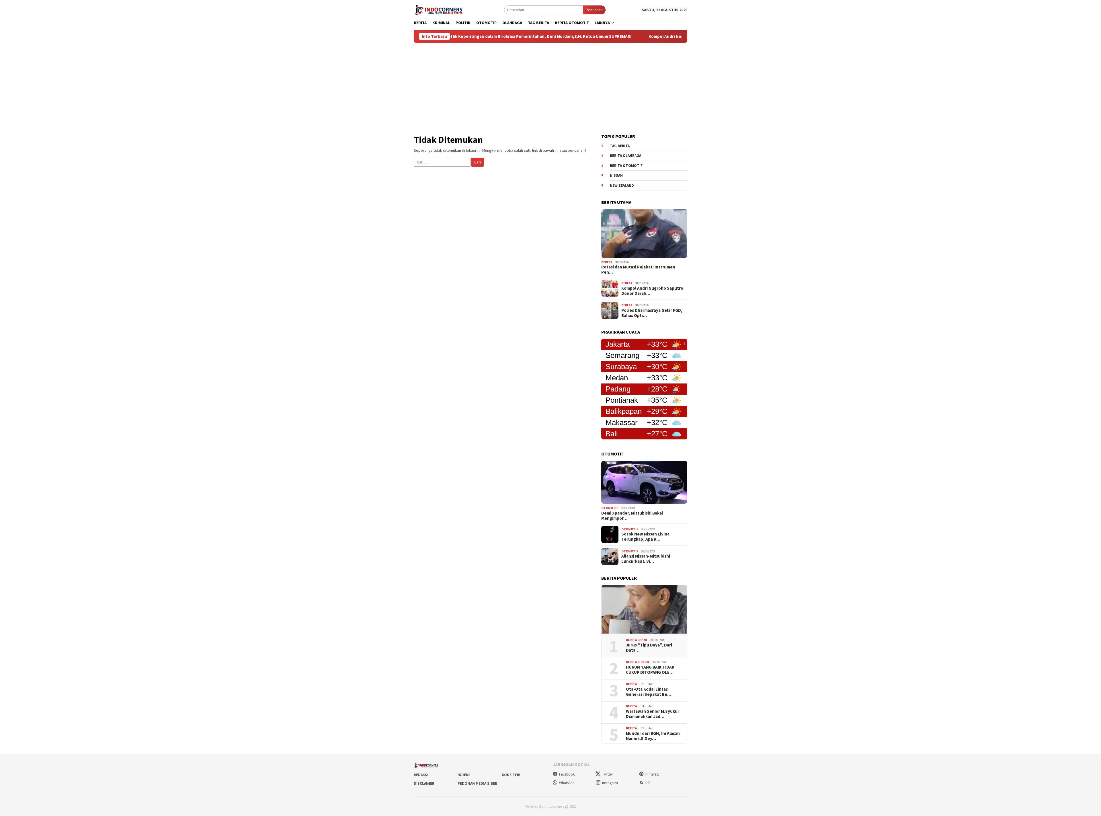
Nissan (616, 175)
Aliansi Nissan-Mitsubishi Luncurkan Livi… (645, 559)
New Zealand (622, 185)
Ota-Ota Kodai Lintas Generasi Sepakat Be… (648, 692)
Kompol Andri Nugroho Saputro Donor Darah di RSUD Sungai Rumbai (669, 36)
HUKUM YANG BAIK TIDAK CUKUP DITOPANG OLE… (650, 670)
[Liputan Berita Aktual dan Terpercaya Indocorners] (441, 9)
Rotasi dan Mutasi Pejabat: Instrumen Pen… (638, 269)
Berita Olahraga (625, 155)
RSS (648, 782)
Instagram (610, 782)
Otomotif (609, 508)
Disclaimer (424, 783)
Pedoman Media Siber (477, 783)
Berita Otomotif (626, 165)
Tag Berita (620, 145)
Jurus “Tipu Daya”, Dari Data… (649, 647)
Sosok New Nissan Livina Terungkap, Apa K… (645, 536)
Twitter (607, 774)
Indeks (464, 774)
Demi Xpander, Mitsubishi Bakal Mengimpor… (632, 516)
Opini (642, 640)
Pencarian (594, 9)
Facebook (567, 774)
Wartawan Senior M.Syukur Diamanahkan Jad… (652, 714)
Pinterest (652, 774)
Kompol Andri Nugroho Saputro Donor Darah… (652, 291)
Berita (606, 262)
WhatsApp (567, 782)
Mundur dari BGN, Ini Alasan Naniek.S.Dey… (653, 736)
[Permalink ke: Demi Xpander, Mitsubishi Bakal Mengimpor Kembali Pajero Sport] (644, 482)
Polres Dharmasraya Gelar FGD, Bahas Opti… (651, 313)
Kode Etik (511, 774)
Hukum (643, 662)
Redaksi (421, 774)
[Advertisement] (550, 86)
